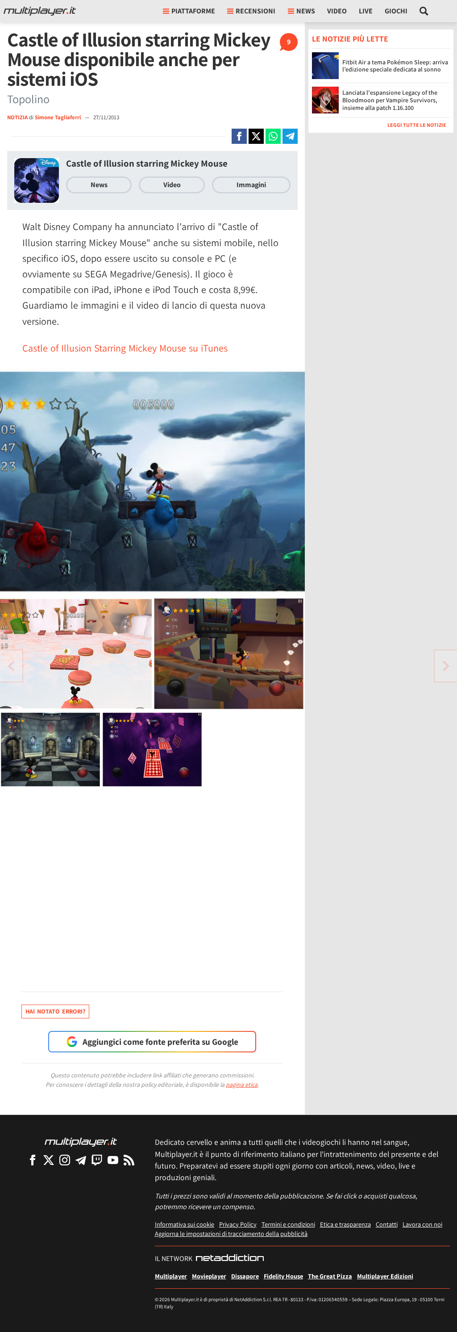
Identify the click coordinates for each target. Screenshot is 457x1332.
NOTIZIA (17, 117)
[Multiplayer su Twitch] (96, 1159)
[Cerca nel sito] (424, 11)
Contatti (387, 1224)
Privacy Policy (238, 1224)
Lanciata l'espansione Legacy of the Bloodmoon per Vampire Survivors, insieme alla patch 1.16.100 (389, 100)
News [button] (305, 11)
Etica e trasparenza (345, 1224)
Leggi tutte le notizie (416, 124)
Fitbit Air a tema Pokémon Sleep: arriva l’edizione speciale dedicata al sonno (395, 66)
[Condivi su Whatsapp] (273, 136)
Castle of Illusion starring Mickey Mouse (147, 163)
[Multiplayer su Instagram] (64, 1159)
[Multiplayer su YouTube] (113, 1159)
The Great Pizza (330, 1276)
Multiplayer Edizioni (385, 1276)
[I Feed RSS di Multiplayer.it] (129, 1159)
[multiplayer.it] (81, 1141)
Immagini (251, 184)
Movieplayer (209, 1276)
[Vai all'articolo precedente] (446, 666)
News (99, 184)
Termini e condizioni (288, 1224)
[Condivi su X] (256, 136)
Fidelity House (283, 1276)
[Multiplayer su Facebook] (32, 1159)
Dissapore (245, 1276)
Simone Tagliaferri (58, 117)
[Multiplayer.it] (40, 11)
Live (366, 11)
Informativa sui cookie (184, 1224)
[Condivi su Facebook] (239, 136)
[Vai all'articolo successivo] (11, 666)
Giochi (396, 11)
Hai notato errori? (55, 1011)
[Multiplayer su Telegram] (80, 1159)
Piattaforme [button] (193, 11)
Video (337, 11)
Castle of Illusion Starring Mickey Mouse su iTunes (125, 348)
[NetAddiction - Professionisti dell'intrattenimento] (230, 1258)
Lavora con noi (422, 1224)
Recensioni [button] (255, 11)
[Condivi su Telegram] (290, 136)
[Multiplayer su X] (48, 1159)
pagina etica (242, 1085)
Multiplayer (171, 1276)
